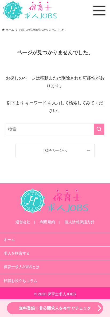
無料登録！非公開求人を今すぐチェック (55, 308)
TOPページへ (55, 150)
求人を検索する (17, 253)
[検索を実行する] (99, 129)
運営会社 (22, 222)
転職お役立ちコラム (20, 281)
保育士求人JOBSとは (22, 267)
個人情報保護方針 (80, 222)
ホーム (9, 239)
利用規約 (47, 222)
